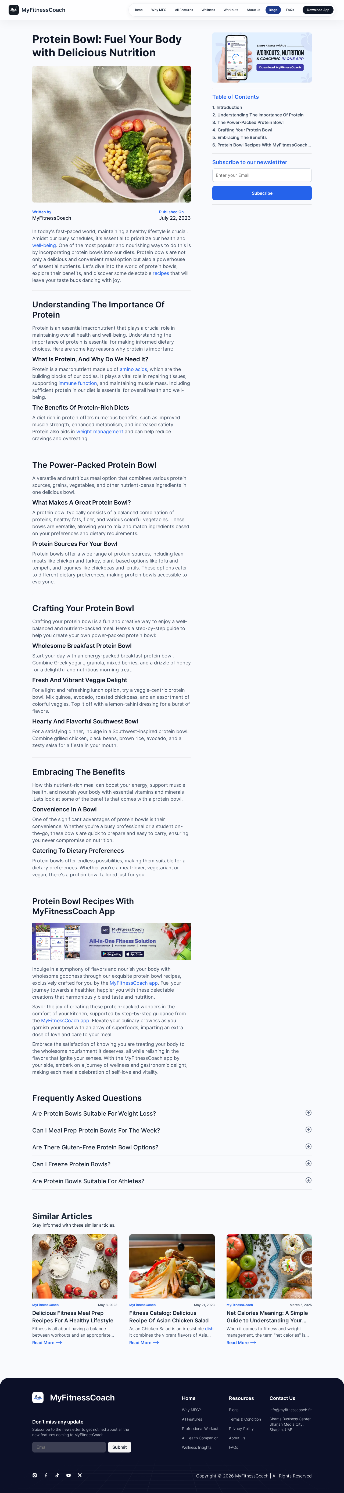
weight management (99, 431)
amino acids (133, 369)
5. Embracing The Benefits (239, 137)
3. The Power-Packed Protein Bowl (248, 122)
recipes (160, 273)
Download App (318, 10)
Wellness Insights (197, 1447)
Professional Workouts (201, 1428)
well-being (44, 245)
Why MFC (158, 10)
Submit (119, 1447)
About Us (237, 1438)
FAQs (290, 10)
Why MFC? (191, 1409)
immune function (77, 383)
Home (138, 10)
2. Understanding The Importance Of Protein (258, 114)
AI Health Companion (200, 1438)
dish (208, 1328)
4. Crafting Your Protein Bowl (242, 130)
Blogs (273, 10)
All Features (184, 10)
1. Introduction (227, 107)
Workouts (231, 10)
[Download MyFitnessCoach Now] (111, 942)
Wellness (208, 10)
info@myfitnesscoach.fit (291, 1409)
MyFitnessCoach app (133, 983)
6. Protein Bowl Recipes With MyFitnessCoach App (262, 145)
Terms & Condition (245, 1419)
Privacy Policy (241, 1428)
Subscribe (262, 193)
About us (253, 10)
